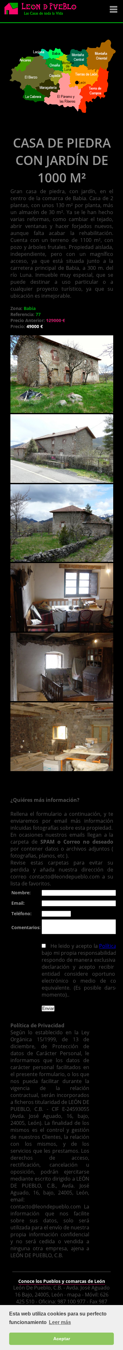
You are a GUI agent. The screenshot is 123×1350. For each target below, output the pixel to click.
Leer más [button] (60, 1322)
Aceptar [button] (61, 1338)
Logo (42, 11)
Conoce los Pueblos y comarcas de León (61, 1281)
